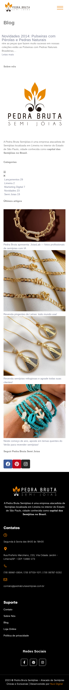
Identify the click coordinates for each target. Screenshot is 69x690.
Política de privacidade (16, 635)
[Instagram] (25, 464)
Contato (8, 609)
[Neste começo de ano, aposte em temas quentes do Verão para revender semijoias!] (34, 437)
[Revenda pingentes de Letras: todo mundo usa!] (34, 310)
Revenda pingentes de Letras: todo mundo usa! (30, 314)
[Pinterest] (16, 464)
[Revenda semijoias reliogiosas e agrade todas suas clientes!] (34, 374)
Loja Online (10, 629)
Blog (6, 622)
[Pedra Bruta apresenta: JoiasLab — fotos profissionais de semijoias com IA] (34, 240)
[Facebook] (8, 464)
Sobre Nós (9, 616)
